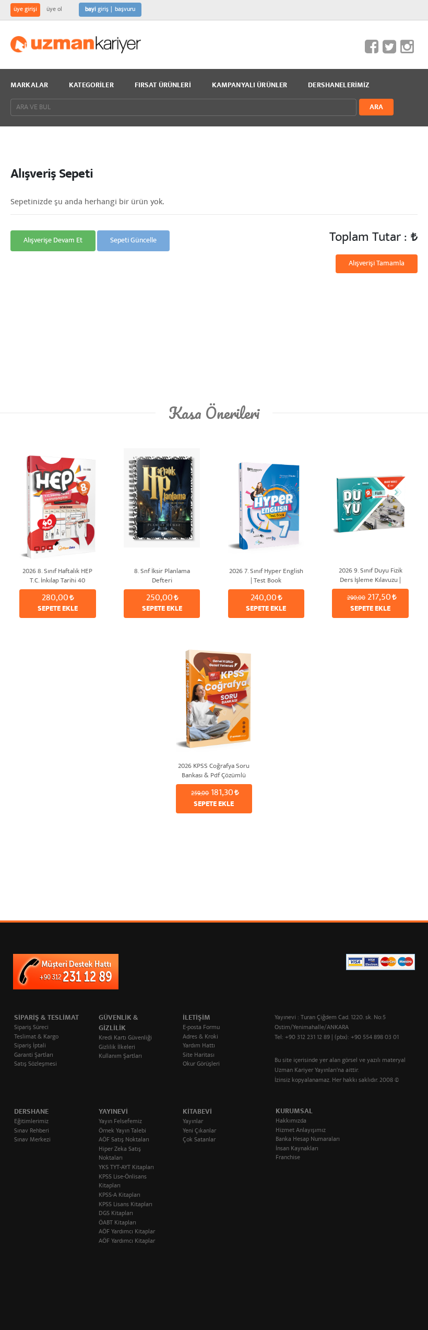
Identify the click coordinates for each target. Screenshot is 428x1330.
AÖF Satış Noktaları (124, 1140)
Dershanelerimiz (339, 85)
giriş (97, 9)
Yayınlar (193, 1121)
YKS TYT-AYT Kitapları (126, 1167)
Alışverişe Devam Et (52, 241)
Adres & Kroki (200, 1037)
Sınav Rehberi (31, 1131)
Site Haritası (199, 1055)
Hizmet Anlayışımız (301, 1130)
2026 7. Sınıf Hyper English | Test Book (266, 575)
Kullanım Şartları (120, 1056)
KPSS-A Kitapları (119, 1195)
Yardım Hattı (199, 1046)
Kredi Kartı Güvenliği (125, 1038)
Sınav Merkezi (32, 1140)
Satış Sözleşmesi (35, 1064)
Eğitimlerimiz (31, 1121)
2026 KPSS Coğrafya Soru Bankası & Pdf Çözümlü (213, 770)
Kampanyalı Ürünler (250, 85)
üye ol (54, 9)
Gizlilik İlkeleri (117, 1047)
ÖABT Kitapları (117, 1223)
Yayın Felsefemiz (120, 1121)
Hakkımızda (291, 1121)
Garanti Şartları (33, 1055)
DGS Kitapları (116, 1213)
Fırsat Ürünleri (163, 85)
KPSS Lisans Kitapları (125, 1204)
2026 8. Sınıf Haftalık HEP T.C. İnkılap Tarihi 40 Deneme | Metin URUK (57, 575)
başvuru (125, 9)
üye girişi (25, 9)
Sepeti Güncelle (133, 241)
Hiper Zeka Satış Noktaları (120, 1154)
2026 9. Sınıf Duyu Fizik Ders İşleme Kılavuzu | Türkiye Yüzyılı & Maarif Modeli (370, 575)
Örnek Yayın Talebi (122, 1131)
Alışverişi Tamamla (377, 264)
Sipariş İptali (30, 1046)
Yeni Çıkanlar (199, 1131)
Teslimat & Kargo (36, 1037)
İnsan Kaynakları (297, 1149)
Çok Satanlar (199, 1140)
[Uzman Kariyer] (75, 44)
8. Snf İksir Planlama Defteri (162, 575)
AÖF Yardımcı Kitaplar (127, 1232)
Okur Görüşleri (201, 1064)
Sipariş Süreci (31, 1027)
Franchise (288, 1157)
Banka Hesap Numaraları (308, 1139)
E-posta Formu (201, 1027)
